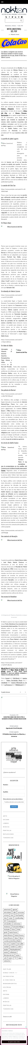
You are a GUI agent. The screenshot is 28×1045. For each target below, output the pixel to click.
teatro (10, 958)
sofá (5, 958)
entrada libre (8, 924)
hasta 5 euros (13, 932)
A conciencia (9, 980)
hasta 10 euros (8, 935)
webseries (7, 961)
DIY (5, 921)
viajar (19, 958)
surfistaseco (8, 685)
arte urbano (7, 912)
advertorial (7, 909)
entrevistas (17, 924)
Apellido (5, 792)
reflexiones (14, 25)
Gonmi (7, 678)
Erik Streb (16, 678)
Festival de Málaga (17, 927)
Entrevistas (8, 976)
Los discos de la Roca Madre (12, 941)
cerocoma (21, 912)
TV (15, 958)
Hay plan (7, 969)
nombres (13, 946)
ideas (16, 938)
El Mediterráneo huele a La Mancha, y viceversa (14, 734)
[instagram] (18, 17)
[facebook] (9, 17)
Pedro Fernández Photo (14, 680)
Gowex (3, 470)
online (20, 946)
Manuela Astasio (15, 34)
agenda (15, 909)
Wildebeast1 (19, 685)
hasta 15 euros (19, 935)
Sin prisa (7, 987)
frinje (18, 929)
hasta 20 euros (8, 938)
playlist (6, 949)
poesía (6, 952)
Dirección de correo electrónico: (13, 799)
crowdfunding (19, 918)
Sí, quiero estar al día (14, 1042)
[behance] (21, 17)
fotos (13, 929)
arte (5, 816)
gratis (5, 932)
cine (12, 915)
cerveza (6, 915)
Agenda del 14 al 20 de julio (14, 727)
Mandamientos (8, 25)
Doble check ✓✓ (10, 972)
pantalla (7, 830)
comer (11, 918)
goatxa (25, 678)
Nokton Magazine (7, 109)
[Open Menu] (2, 2)
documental (11, 921)
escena (6, 819)
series (18, 955)
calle (14, 912)
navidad (6, 946)
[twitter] (12, 17)
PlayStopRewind (15, 949)
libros (6, 823)
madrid (13, 944)
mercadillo (20, 944)
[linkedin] (15, 17)
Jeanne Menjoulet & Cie (19, 682)
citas (5, 918)
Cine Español (19, 915)
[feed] (6, 17)
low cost (6, 944)
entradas (3, 671)
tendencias (8, 837)
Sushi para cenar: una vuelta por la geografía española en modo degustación (14, 718)
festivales (7, 929)
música (6, 827)
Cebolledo (4, 682)
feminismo (7, 927)
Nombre (5, 784)
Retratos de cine (9, 955)
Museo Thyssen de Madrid (17, 670)
